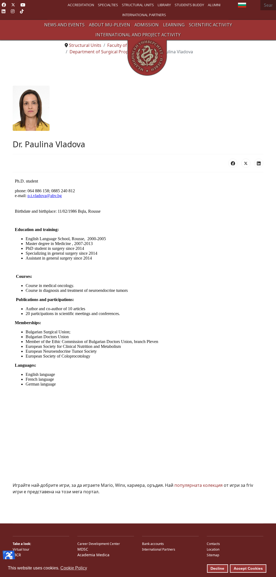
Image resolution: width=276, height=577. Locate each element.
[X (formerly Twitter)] (245, 163)
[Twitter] (13, 5)
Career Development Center (98, 543)
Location (213, 549)
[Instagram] (13, 11)
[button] (64, 25)
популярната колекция (198, 485)
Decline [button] (217, 568)
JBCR (17, 554)
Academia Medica (93, 554)
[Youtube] (22, 5)
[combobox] (268, 5)
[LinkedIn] (258, 163)
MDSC (82, 549)
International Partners (158, 549)
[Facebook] (4, 5)
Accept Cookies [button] (248, 568)
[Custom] (22, 11)
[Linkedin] (3, 11)
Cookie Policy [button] (73, 568)
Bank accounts (153, 543)
